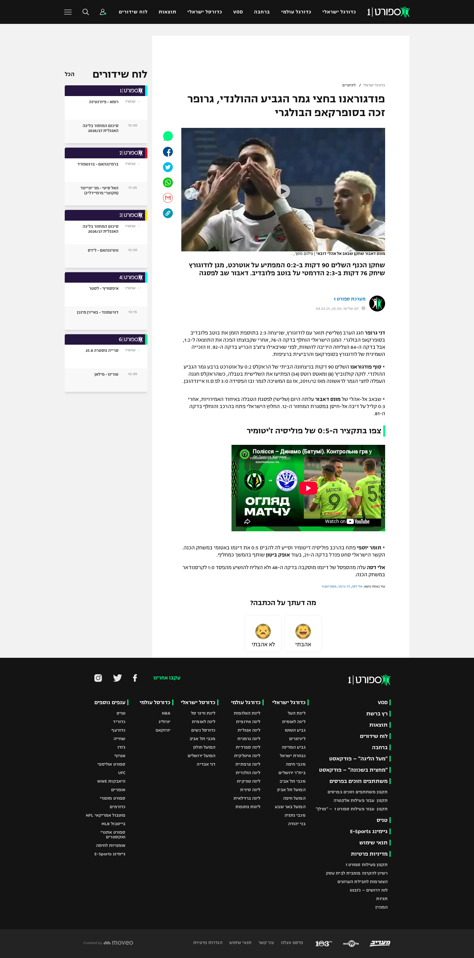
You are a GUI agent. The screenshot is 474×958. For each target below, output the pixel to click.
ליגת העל (297, 713)
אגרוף (120, 755)
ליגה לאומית (294, 721)
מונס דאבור (328, 586)
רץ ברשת (377, 714)
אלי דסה (357, 586)
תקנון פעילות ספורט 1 (367, 864)
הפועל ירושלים (201, 755)
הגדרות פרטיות (207, 942)
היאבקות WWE (111, 781)
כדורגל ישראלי (339, 12)
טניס (382, 820)
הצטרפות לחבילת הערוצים (362, 881)
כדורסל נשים (203, 730)
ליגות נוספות (247, 806)
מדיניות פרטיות (369, 854)
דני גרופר (344, 586)
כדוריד (119, 721)
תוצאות (167, 12)
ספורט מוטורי (112, 798)
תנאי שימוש (373, 842)
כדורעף (118, 730)
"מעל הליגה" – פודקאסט (358, 759)
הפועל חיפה (294, 798)
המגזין (381, 907)
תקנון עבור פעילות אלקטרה (361, 800)
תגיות (382, 898)
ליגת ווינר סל (203, 713)
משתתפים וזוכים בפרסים (358, 781)
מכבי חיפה (296, 764)
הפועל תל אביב (291, 789)
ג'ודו (121, 747)
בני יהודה (297, 823)
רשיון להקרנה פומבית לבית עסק (357, 873)
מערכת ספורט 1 (349, 299)
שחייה (120, 738)
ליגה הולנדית (248, 772)
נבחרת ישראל (293, 755)
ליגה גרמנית (248, 738)
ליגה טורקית (248, 781)
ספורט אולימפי (111, 764)
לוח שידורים (133, 12)
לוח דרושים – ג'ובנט (369, 890)
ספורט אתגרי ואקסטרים (112, 834)
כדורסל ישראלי (204, 12)
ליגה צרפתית (247, 764)
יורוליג (165, 721)
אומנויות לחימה (111, 845)
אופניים (118, 789)
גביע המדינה (294, 747)
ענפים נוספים (109, 702)
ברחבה (262, 12)
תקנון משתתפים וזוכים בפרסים (358, 792)
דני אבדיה (206, 764)
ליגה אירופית (248, 721)
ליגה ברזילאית (246, 798)
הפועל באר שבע (290, 806)
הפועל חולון (204, 747)
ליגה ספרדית (248, 747)
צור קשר (265, 942)
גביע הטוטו (295, 730)
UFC (121, 772)
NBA (166, 713)
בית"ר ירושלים (291, 772)
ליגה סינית (250, 789)
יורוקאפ (163, 730)
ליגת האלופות (247, 713)
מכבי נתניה (295, 815)
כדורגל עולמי (296, 12)
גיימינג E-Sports (369, 831)
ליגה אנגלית (249, 730)
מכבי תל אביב (292, 781)
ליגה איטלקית (247, 755)
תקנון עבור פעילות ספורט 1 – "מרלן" (352, 809)
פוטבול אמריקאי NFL (105, 815)
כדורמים (117, 806)
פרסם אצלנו (291, 942)
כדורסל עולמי (155, 702)
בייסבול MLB (113, 823)
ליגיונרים (349, 85)
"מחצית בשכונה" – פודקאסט (353, 770)
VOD (238, 12)
